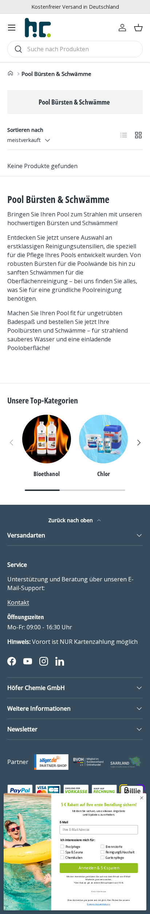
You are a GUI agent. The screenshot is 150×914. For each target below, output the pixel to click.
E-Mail (64, 822)
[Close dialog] (141, 798)
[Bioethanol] (46, 439)
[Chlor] (103, 439)
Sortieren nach (25, 129)
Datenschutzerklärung (98, 904)
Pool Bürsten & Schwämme (56, 73)
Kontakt (18, 602)
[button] (138, 28)
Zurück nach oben (71, 520)
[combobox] (75, 49)
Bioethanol (46, 474)
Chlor (103, 474)
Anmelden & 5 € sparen (99, 867)
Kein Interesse (98, 891)
